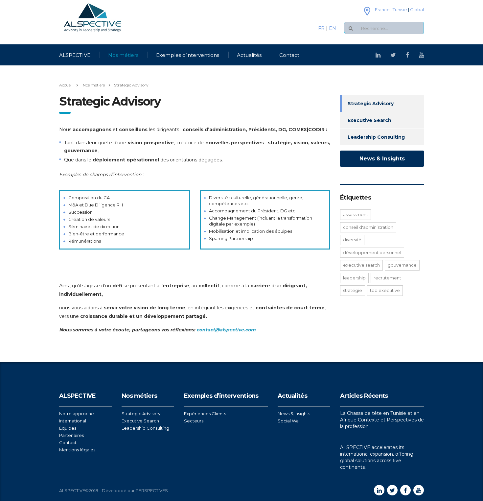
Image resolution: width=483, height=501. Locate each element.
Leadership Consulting (376, 137)
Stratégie (352, 290)
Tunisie (400, 9)
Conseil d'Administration (368, 227)
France (382, 9)
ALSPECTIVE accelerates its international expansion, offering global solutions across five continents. (376, 457)
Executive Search (369, 120)
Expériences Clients (205, 413)
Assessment (355, 214)
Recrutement (387, 277)
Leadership (354, 277)
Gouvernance (402, 265)
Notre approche (76, 413)
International (72, 420)
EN (332, 28)
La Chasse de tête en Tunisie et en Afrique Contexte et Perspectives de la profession (382, 419)
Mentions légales (77, 449)
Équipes (67, 428)
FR (322, 28)
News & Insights (382, 158)
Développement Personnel (372, 252)
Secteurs (193, 420)
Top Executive (385, 290)
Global (417, 9)
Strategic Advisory (371, 104)
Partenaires (71, 435)
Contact (289, 55)
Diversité (352, 239)
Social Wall (289, 420)
